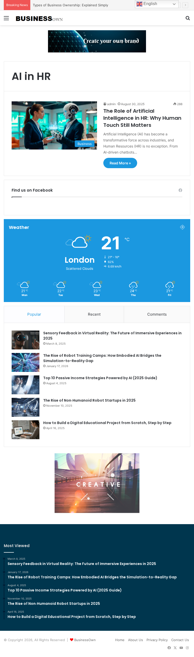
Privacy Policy (157, 640)
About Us (135, 640)
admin (111, 104)
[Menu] (6, 19)
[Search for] (187, 19)
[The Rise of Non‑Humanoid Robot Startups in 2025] (25, 407)
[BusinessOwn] (39, 18)
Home (120, 640)
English (149, 4)
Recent (94, 314)
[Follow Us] (97, 41)
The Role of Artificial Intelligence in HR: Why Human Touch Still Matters (142, 118)
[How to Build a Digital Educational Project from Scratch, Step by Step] (25, 429)
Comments (157, 314)
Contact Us (180, 640)
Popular (34, 314)
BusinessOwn (85, 640)
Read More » (120, 163)
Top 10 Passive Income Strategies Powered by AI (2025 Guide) (100, 377)
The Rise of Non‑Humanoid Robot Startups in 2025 (89, 400)
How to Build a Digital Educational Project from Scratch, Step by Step (107, 422)
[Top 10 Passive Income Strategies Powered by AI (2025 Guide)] (25, 384)
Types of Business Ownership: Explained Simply (70, 5)
